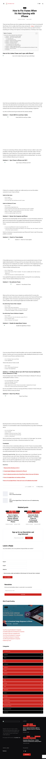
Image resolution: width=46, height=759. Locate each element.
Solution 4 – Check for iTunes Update (12, 41)
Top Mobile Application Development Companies (13, 631)
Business (23, 664)
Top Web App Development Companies (11, 638)
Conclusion (7, 49)
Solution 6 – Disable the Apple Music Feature (13, 46)
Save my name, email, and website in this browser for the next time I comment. (22, 573)
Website (5, 569)
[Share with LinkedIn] (39, 486)
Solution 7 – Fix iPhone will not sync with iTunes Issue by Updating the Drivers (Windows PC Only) (21, 47)
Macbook (23, 689)
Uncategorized (23, 708)
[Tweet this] (38, 486)
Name (4, 561)
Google (23, 673)
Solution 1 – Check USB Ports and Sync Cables (13, 36)
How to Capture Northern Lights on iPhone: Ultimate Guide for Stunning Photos (13, 518)
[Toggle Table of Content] (36, 33)
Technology (38, 511)
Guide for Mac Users (10, 38)
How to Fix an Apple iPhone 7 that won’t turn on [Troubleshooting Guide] (20, 480)
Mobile (18, 511)
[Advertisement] (23, 93)
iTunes (32, 26)
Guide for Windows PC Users (11, 39)
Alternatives (23, 651)
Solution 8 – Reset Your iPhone (11, 48)
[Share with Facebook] (37, 486)
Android (23, 654)
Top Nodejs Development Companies (11, 637)
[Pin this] (41, 486)
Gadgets (23, 667)
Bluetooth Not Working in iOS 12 (11, 467)
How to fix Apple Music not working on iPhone (14, 477)
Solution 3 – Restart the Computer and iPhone (13, 40)
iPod (23, 686)
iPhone (14, 511)
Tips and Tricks (16, 512)
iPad (10, 511)
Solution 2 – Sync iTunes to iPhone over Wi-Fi (13, 37)
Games (23, 670)
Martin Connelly (22, 19)
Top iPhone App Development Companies (12, 629)
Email (4, 565)
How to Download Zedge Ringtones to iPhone (18, 621)
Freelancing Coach (7, 640)
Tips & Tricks (9, 512)
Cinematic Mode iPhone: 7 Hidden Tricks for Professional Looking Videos (33, 518)
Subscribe (23, 594)
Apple (7, 511)
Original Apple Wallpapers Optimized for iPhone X (15, 471)
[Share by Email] (42, 486)
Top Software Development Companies (11, 635)
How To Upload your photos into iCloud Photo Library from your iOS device (21, 474)
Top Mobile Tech (17, 737)
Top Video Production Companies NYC (11, 633)
